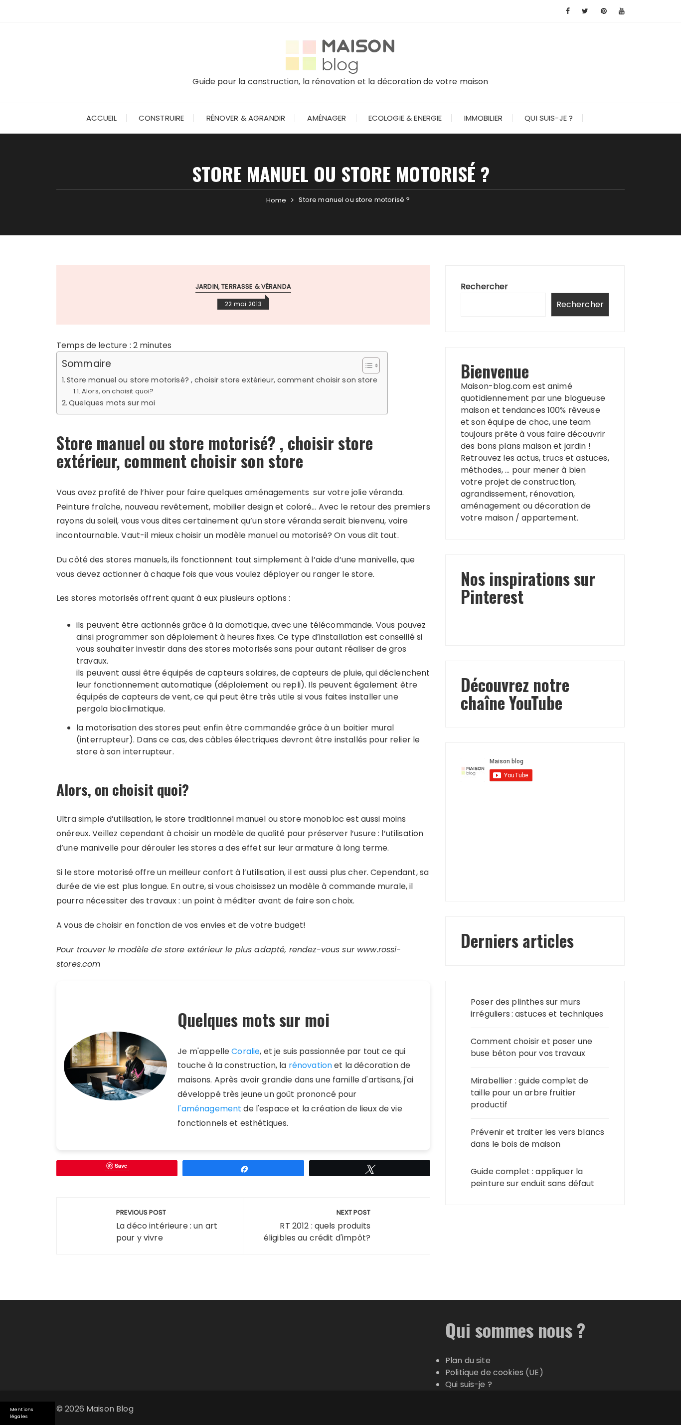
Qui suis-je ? (548, 118)
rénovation (311, 1065)
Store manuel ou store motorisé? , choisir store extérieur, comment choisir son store (222, 380)
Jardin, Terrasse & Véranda (243, 286)
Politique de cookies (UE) (494, 1372)
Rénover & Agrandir (246, 118)
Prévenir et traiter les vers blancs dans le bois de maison (537, 1138)
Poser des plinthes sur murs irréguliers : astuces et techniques (537, 1008)
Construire (161, 118)
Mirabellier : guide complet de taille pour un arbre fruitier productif (530, 1092)
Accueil (101, 118)
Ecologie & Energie (405, 118)
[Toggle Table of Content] (366, 365)
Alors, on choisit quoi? (118, 391)
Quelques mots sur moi (112, 403)
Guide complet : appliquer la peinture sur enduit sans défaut (533, 1177)
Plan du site (468, 1360)
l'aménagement (209, 1108)
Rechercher (485, 286)
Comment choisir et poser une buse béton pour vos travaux (531, 1047)
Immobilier (483, 118)
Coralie (245, 1051)
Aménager (326, 118)
